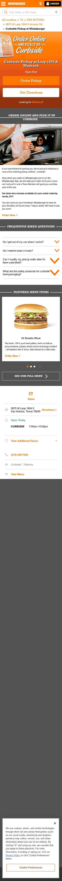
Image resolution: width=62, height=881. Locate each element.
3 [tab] (34, 366)
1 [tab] (27, 366)
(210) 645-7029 (19, 455)
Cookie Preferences (30, 867)
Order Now (8, 215)
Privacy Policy (13, 855)
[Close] (55, 823)
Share (31, 399)
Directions (48, 410)
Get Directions (22, 91)
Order (54, 3)
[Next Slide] (40, 366)
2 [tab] (31, 366)
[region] (30, 848)
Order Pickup (31, 80)
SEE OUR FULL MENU (29, 376)
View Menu (17, 474)
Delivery (36, 102)
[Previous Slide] (22, 366)
